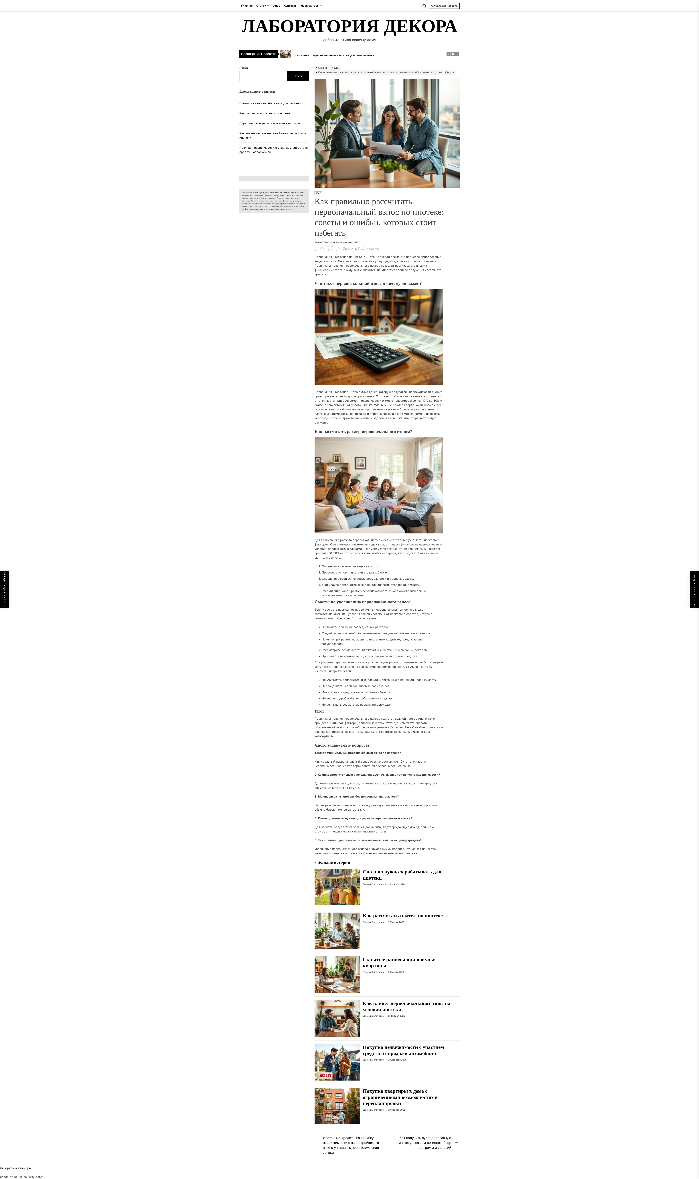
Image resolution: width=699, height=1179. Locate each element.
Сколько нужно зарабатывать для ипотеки (270, 103)
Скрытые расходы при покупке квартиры (269, 123)
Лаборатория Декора (349, 26)
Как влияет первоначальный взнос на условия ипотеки (272, 135)
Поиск (243, 67)
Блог (318, 193)
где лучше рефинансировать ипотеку (274, 193)
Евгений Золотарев (325, 242)
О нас (276, 5)
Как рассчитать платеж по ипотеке (403, 915)
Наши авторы (310, 5)
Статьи (261, 5)
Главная (247, 5)
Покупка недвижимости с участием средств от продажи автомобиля (274, 150)
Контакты (290, 5)
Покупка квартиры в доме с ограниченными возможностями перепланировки (400, 1097)
